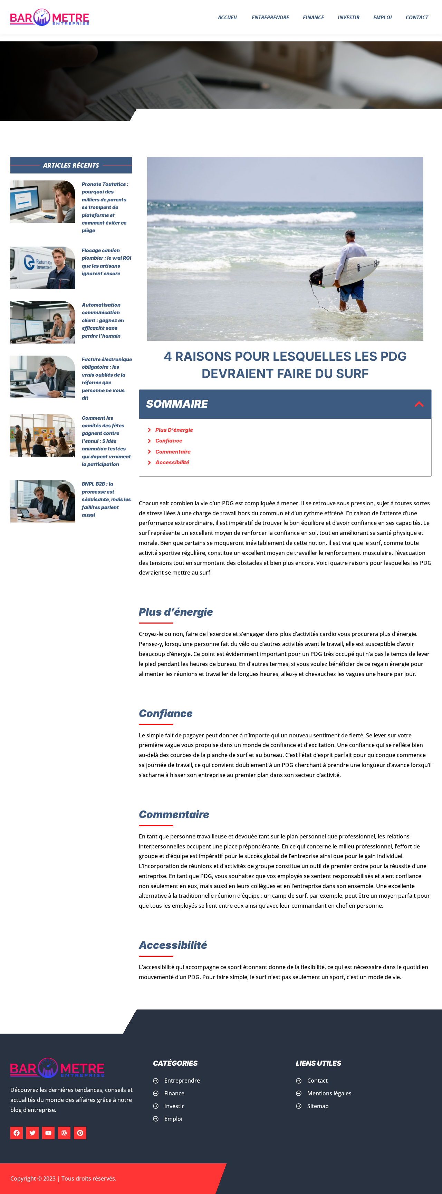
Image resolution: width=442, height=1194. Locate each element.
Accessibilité (172, 462)
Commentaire (173, 451)
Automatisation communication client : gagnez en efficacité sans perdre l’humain (103, 320)
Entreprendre (270, 17)
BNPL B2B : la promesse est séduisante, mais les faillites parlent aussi (106, 499)
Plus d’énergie (174, 430)
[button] (419, 404)
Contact (417, 17)
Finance (313, 17)
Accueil (228, 17)
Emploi (382, 17)
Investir (348, 17)
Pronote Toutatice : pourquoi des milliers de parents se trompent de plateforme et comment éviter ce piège (105, 207)
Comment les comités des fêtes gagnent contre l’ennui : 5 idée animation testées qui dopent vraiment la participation (106, 441)
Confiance (168, 440)
